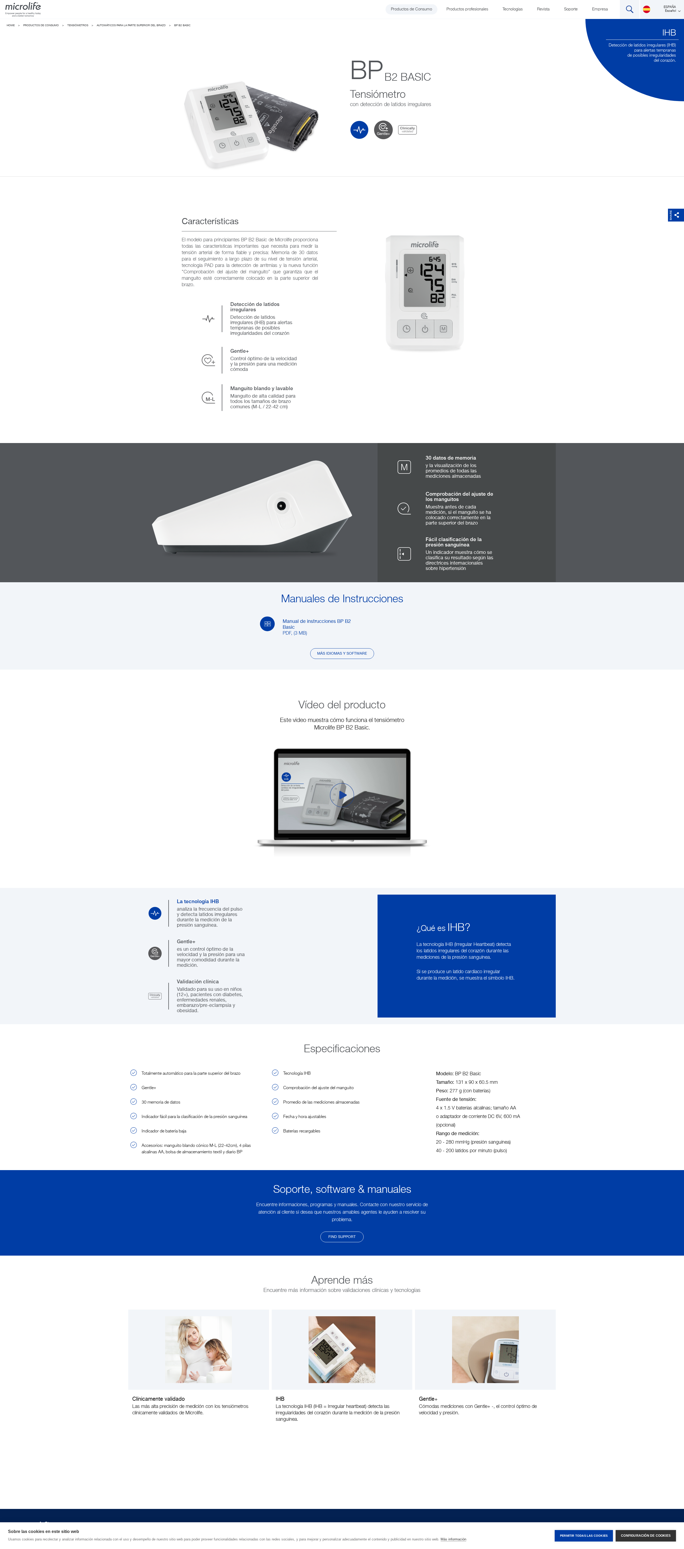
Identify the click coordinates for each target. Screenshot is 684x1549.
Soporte (571, 9)
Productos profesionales (467, 9)
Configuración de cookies (646, 1536)
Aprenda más (198, 1370)
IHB (669, 33)
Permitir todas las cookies (584, 1535)
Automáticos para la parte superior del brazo (131, 25)
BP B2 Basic (182, 25)
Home (11, 25)
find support (342, 1237)
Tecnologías (513, 9)
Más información (453, 1539)
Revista (543, 9)
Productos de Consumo (411, 9)
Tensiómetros (77, 25)
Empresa (600, 9)
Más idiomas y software (342, 653)
